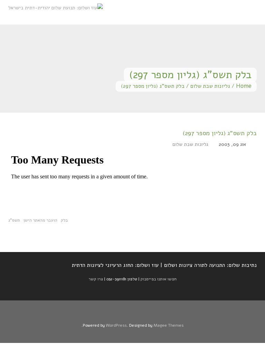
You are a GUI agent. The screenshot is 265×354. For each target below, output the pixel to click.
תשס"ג (14, 220)
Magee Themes (169, 325)
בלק (64, 220)
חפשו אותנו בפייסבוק (158, 279)
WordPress (116, 325)
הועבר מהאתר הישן (40, 220)
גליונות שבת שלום (210, 86)
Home (244, 86)
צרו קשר (96, 279)
